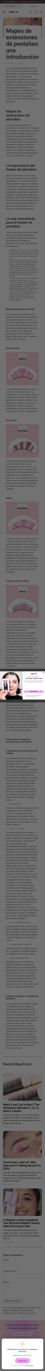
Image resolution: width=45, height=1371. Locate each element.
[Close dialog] (43, 673)
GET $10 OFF (33, 691)
